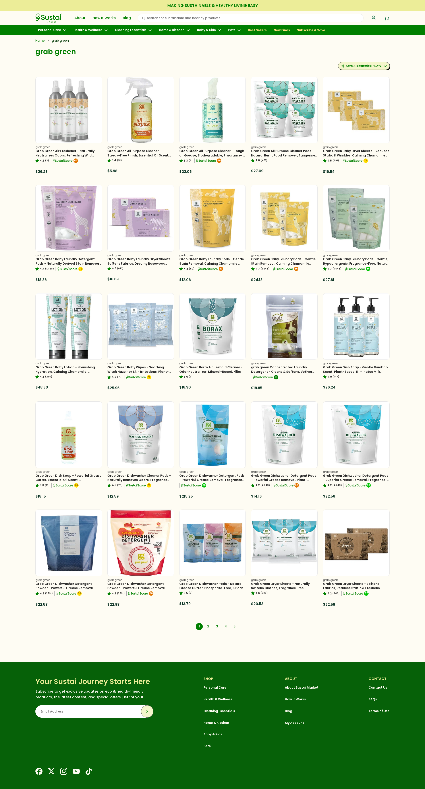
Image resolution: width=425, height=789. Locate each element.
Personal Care (49, 30)
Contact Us (378, 687)
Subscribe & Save (311, 30)
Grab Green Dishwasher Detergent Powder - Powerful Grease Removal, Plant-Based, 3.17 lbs (136, 588)
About (79, 18)
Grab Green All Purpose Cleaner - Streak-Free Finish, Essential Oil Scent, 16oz (138, 155)
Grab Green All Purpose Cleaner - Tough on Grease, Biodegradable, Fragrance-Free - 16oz (211, 155)
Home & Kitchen (172, 30)
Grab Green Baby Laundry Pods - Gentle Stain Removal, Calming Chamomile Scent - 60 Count (283, 263)
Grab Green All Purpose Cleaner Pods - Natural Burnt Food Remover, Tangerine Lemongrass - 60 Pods (283, 155)
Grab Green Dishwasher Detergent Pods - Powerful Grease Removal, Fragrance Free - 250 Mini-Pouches (212, 479)
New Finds (282, 30)
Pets (232, 30)
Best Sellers (257, 30)
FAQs (373, 699)
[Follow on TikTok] (88, 771)
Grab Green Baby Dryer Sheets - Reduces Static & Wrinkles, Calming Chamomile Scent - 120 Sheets (356, 155)
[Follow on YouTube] (76, 771)
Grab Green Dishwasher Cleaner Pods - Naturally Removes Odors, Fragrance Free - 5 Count (139, 479)
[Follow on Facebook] (38, 771)
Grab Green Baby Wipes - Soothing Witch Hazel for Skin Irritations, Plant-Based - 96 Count (138, 371)
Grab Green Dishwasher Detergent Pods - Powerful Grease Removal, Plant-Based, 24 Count (283, 479)
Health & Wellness (87, 30)
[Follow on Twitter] (51, 771)
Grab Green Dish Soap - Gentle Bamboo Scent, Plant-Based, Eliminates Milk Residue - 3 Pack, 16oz (355, 371)
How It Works (104, 18)
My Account (294, 723)
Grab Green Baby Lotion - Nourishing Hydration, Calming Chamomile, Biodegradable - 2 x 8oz (65, 371)
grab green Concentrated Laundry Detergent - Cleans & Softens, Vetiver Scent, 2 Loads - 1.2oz (281, 371)
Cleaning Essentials (131, 30)
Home (40, 40)
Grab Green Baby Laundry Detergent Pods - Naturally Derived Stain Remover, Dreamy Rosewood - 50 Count (67, 263)
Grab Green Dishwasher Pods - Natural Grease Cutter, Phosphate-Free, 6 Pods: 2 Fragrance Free (211, 588)
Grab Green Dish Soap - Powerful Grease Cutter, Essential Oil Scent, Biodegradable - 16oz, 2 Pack (68, 479)
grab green (42, 147)
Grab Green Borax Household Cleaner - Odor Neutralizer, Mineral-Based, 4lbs (211, 369)
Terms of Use (379, 711)
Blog (127, 18)
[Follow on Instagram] (63, 771)
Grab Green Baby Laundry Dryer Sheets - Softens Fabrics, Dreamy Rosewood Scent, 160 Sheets (140, 263)
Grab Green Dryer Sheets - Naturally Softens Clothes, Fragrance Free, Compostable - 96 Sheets (280, 588)
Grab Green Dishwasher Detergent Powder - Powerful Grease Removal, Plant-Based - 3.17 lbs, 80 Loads (64, 588)
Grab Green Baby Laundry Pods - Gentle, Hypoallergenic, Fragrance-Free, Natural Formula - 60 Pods (356, 263)
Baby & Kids (206, 30)
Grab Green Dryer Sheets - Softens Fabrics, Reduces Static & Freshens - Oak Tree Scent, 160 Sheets (352, 588)
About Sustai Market (302, 687)
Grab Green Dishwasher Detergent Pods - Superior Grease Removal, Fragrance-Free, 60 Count (355, 479)
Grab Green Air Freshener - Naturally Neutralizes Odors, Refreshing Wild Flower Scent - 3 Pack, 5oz (65, 155)
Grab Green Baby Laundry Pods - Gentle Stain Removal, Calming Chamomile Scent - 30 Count (211, 263)
